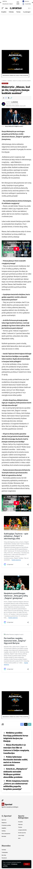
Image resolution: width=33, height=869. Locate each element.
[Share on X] (8, 98)
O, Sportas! (15, 8)
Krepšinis (5, 83)
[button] (26, 864)
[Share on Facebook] (6, 98)
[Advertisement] (16, 31)
